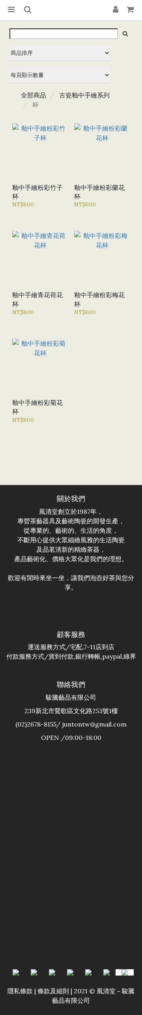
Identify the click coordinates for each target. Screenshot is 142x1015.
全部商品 (33, 95)
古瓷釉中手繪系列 (84, 95)
